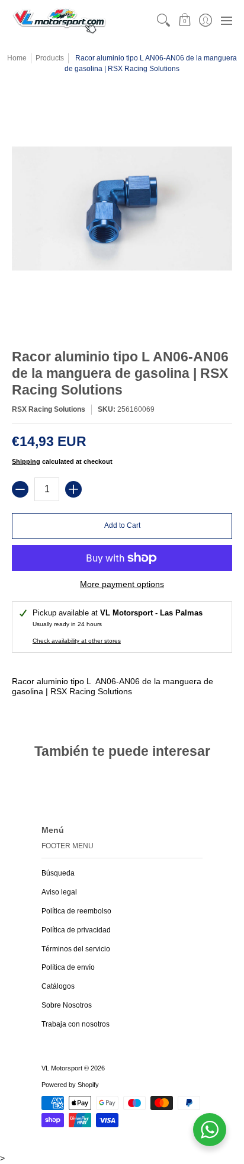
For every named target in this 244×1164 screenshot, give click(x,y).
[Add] (73, 489)
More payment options (122, 584)
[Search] (163, 20)
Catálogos (58, 986)
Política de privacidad (76, 930)
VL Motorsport (61, 1068)
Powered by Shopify (70, 1084)
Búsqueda (58, 873)
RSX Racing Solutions (48, 409)
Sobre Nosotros (66, 1005)
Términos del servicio (75, 949)
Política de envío (68, 967)
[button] (184, 20)
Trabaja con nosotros (75, 1024)
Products (50, 58)
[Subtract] (20, 489)
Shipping (26, 461)
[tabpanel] (122, 689)
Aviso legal (59, 892)
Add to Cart (122, 525)
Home (17, 58)
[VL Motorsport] (59, 20)
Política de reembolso (76, 911)
